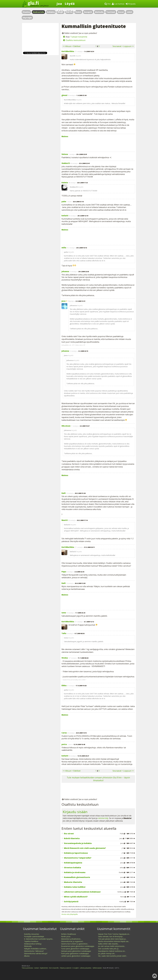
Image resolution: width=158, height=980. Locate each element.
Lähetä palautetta (85, 968)
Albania (26, 956)
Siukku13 (66, 163)
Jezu (63, 301)
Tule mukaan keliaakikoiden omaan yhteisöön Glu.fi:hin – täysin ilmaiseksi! (98, 779)
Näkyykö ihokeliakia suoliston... (35, 949)
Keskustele (66, 10)
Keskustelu (38, 12)
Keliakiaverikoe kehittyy (32, 944)
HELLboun (66, 426)
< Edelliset (76, 46)
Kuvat (121, 12)
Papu (64, 571)
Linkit (129, 12)
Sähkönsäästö (97, 968)
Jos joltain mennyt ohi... (106, 953)
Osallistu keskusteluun (75, 40)
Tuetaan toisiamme (78, 36)
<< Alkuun (67, 46)
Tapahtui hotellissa (31, 941)
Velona (65, 154)
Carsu (64, 733)
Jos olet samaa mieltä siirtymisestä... (111, 946)
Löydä (70, 4)
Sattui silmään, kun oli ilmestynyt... (111, 936)
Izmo (64, 612)
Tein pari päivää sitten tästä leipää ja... (112, 939)
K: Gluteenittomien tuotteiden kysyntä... (38, 939)
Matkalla (99, 12)
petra (64, 744)
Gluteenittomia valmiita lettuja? (35, 953)
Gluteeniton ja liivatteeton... (71, 939)
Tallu (64, 633)
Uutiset (36, 968)
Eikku (64, 685)
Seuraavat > (118, 46)
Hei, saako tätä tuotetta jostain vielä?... (112, 956)
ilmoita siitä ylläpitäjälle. (70, 914)
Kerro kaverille (54, 968)
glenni (64, 95)
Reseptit (88, 12)
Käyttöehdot (44, 968)
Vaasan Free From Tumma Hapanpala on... (114, 934)
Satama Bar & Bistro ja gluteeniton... (74, 944)
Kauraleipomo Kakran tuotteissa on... (112, 951)
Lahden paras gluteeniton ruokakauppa (75, 956)
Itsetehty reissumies (31, 934)
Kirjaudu (132, 4)
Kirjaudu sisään (75, 811)
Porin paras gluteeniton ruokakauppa (75, 953)
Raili (64, 493)
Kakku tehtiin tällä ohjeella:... (108, 944)
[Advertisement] (98, 144)
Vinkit (78, 12)
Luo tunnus (119, 4)
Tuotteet (110, 12)
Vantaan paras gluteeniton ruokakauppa (76, 951)
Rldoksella (28, 946)
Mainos (65, 136)
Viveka (65, 658)
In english (76, 968)
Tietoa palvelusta (27, 968)
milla (64, 247)
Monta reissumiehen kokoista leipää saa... (113, 941)
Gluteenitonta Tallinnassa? (34, 951)
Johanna (65, 271)
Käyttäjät (27, 17)
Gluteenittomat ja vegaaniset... (72, 941)
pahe (64, 201)
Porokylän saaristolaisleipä (34, 936)
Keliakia (51, 12)
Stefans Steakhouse (68, 934)
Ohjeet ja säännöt (65, 968)
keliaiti (65, 215)
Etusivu (26, 12)
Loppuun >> (128, 46)
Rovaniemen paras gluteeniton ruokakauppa (77, 946)
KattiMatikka (68, 51)
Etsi (108, 4)
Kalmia (65, 182)
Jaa (59, 4)
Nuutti (65, 520)
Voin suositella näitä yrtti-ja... (108, 949)
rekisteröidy (103, 818)
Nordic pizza (65, 936)
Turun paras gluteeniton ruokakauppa (75, 949)
